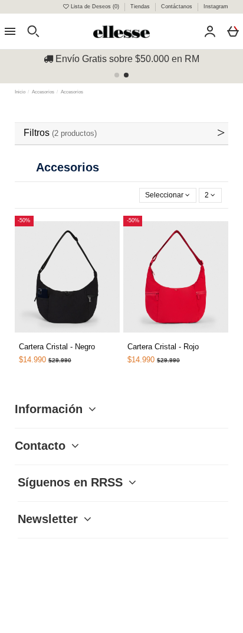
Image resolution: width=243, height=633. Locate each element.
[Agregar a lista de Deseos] (39, 340)
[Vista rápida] (53, 336)
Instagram (215, 6)
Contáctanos (177, 6)
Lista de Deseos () (95, 6)
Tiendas (141, 6)
